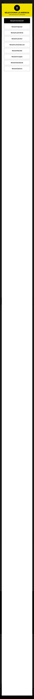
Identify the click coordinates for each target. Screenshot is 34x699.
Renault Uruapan (17, 56)
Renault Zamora (17, 68)
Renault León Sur (17, 38)
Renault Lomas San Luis (17, 44)
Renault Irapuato (17, 26)
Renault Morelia (17, 50)
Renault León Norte (17, 32)
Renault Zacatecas (17, 62)
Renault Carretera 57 (17, 20)
